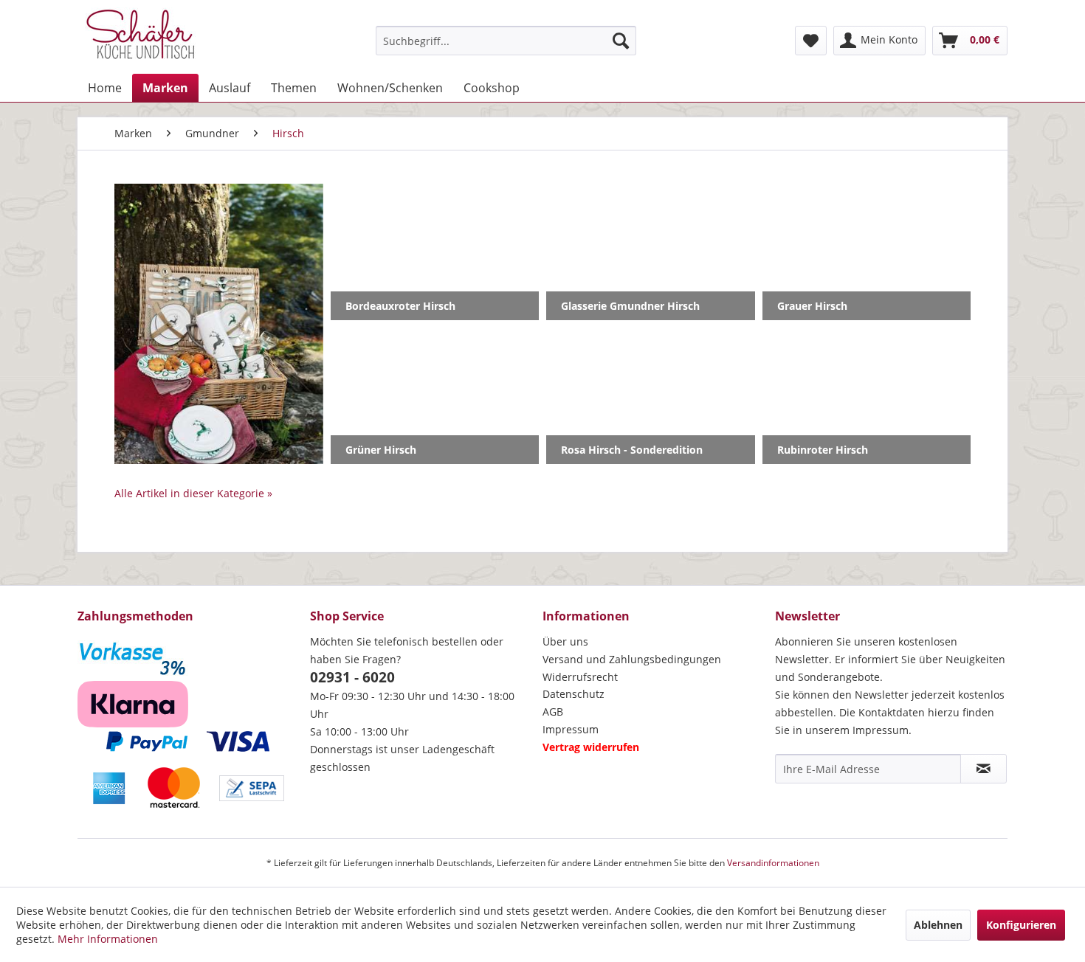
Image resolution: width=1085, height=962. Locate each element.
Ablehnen (938, 925)
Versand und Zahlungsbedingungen (631, 659)
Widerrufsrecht (580, 677)
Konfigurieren (1021, 925)
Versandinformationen (773, 863)
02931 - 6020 (352, 677)
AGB (552, 712)
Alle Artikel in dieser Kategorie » (193, 493)
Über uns (565, 641)
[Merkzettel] (811, 40)
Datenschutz (573, 694)
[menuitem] (506, 40)
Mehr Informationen (108, 939)
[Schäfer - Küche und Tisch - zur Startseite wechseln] (140, 36)
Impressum (570, 729)
